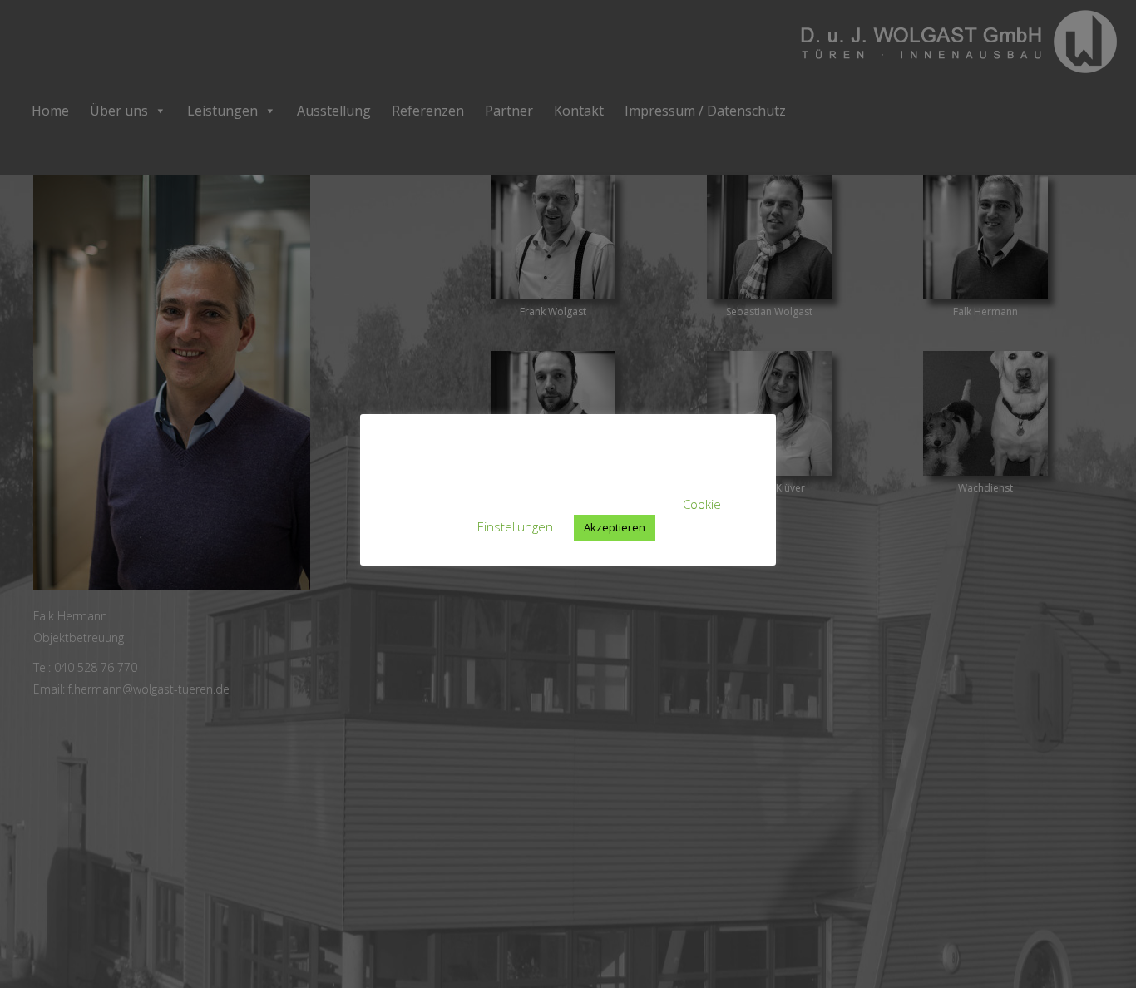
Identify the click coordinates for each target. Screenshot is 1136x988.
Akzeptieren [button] (614, 527)
